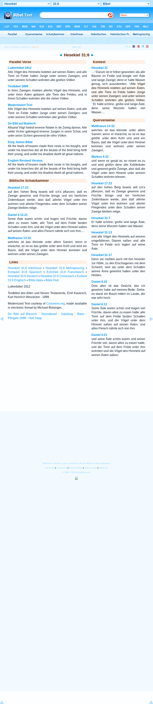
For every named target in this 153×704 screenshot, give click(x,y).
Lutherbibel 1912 (20, 67)
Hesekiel (15, 47)
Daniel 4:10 (99, 281)
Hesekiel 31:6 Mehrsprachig (65, 268)
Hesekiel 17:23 (18, 187)
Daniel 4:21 (99, 334)
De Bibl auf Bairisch (22, 123)
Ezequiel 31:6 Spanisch (25, 272)
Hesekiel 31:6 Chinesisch (57, 276)
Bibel (7, 47)
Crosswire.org (55, 303)
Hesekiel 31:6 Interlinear (25, 268)
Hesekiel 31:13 (101, 232)
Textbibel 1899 (18, 86)
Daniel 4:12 (99, 304)
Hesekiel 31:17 (101, 255)
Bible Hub (52, 280)
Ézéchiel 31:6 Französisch (65, 272)
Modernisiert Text (20, 105)
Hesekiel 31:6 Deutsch (23, 276)
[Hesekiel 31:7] (148, 327)
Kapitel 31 (25, 47)
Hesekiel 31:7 (100, 218)
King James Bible (20, 142)
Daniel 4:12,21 (18, 214)
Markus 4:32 (100, 156)
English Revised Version (25, 160)
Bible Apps (36, 280)
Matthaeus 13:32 (19, 238)
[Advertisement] (76, 389)
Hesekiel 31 (99, 67)
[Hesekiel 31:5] (4, 327)
